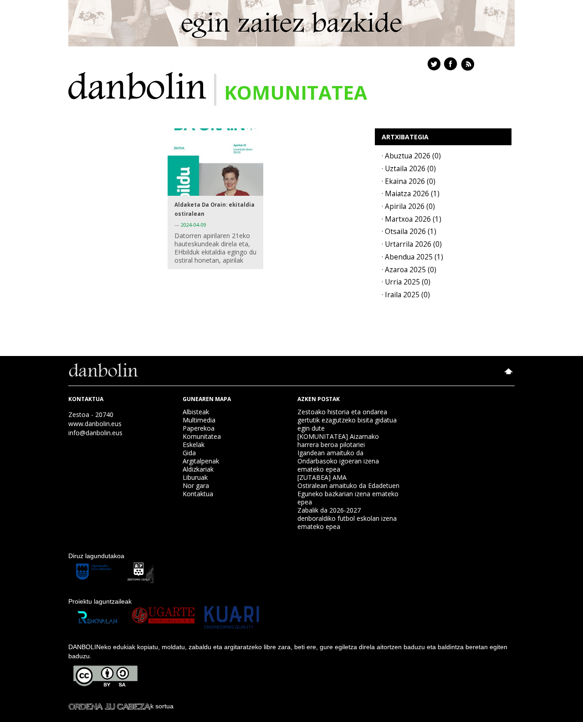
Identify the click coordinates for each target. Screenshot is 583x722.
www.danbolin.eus (95, 423)
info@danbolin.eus (95, 432)
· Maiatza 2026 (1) (411, 193)
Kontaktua (198, 493)
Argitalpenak (201, 461)
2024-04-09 (193, 224)
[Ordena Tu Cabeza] (109, 706)
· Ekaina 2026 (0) (408, 181)
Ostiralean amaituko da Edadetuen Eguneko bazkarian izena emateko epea (348, 493)
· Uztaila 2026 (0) (409, 168)
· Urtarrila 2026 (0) (412, 244)
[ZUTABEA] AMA (322, 477)
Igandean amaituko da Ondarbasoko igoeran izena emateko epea (338, 460)
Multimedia (199, 420)
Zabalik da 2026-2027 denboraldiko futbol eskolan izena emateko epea (347, 518)
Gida (189, 452)
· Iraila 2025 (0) (406, 295)
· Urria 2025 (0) (406, 282)
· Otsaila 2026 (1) (409, 231)
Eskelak (194, 444)
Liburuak (195, 477)
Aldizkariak (198, 469)
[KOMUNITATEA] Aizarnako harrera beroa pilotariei (338, 440)
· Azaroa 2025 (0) (409, 270)
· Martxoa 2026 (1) (411, 219)
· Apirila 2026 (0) (408, 206)
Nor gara (196, 485)
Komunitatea (202, 436)
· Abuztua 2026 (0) (411, 156)
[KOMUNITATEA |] (137, 85)
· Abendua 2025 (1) (412, 257)
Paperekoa (199, 428)
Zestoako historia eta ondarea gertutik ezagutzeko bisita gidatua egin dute (347, 419)
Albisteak (196, 411)
